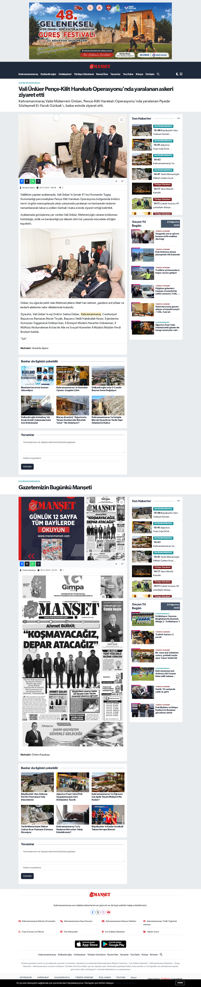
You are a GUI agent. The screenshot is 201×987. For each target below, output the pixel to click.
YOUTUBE (120, 978)
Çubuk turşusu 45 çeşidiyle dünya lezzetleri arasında (166, 205)
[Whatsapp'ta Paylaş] (32, 181)
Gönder (27, 466)
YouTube (128, 74)
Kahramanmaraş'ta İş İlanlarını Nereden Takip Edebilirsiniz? (69, 829)
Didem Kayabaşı (29, 570)
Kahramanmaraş (28, 74)
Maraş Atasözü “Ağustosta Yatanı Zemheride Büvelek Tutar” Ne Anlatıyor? (71, 420)
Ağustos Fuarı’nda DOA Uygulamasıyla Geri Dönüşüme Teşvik (163, 147)
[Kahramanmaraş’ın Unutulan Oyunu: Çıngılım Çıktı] (72, 375)
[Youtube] (108, 912)
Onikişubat (65, 74)
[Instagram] (103, 912)
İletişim (150, 74)
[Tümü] (178, 118)
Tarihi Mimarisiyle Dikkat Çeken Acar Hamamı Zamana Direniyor (166, 176)
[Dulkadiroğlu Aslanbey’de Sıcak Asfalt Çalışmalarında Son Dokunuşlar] (37, 405)
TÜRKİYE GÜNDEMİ (84, 978)
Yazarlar (116, 74)
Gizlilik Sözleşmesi (125, 983)
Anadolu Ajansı (29, 188)
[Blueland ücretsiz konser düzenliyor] (37, 375)
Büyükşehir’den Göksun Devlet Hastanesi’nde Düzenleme (165, 132)
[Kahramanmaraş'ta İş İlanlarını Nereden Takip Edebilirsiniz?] (72, 814)
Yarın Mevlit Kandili (163, 191)
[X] (97, 912)
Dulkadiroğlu (48, 74)
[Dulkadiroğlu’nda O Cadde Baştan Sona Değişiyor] (108, 375)
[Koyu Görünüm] (177, 74)
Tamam (180, 983)
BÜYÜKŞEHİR (26, 978)
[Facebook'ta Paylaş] (22, 181)
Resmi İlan (102, 74)
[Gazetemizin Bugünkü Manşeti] (73, 528)
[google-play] (114, 944)
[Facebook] (92, 912)
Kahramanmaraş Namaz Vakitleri (121, 921)
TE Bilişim (165, 979)
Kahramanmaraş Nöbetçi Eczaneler (38, 921)
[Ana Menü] (181, 74)
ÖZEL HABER (105, 978)
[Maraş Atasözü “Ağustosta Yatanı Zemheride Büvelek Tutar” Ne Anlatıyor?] (72, 405)
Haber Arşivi (153, 932)
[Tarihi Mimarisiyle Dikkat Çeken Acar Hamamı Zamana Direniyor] (37, 814)
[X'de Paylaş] (27, 181)
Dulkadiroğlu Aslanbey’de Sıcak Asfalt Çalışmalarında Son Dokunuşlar (36, 420)
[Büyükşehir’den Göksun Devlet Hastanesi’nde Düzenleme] (37, 782)
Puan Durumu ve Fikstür (33, 932)
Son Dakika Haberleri (115, 932)
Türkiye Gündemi (84, 74)
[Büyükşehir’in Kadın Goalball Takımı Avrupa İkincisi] (108, 814)
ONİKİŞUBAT (43, 978)
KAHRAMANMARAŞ (29, 83)
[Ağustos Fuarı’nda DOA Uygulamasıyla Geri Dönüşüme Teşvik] (72, 782)
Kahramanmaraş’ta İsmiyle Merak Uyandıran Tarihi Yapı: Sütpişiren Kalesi (107, 420)
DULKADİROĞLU (62, 978)
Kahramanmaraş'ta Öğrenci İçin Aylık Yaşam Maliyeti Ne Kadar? (166, 161)
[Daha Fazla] (38, 181)
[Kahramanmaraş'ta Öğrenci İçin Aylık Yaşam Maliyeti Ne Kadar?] (108, 782)
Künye (139, 74)
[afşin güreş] (100, 31)
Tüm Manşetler (71, 932)
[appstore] (87, 944)
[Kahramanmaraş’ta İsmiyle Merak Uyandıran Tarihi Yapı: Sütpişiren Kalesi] (108, 405)
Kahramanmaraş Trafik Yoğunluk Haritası (160, 923)
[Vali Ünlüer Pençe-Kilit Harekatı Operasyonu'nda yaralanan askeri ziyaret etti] (73, 146)
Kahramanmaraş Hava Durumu (78, 921)
